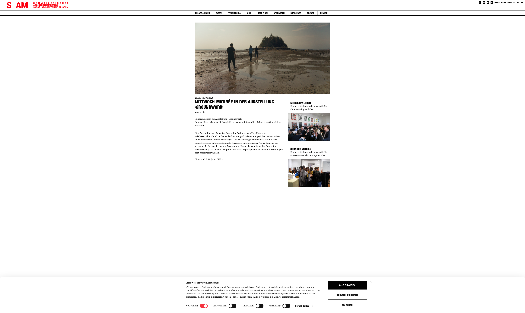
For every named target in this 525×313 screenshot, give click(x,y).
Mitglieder (296, 13)
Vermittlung (234, 13)
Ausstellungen (202, 13)
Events (219, 13)
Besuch (323, 13)
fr (522, 2)
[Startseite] (37, 5)
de (514, 2)
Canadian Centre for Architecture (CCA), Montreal (240, 133)
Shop (249, 13)
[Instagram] (484, 2)
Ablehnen (347, 305)
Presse (310, 13)
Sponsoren (279, 13)
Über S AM (263, 13)
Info (510, 2)
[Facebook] (480, 2)
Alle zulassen (347, 285)
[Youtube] (492, 2)
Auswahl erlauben (347, 295)
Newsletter (500, 2)
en (518, 2)
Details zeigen (302, 306)
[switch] (232, 306)
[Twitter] (488, 2)
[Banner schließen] (371, 282)
